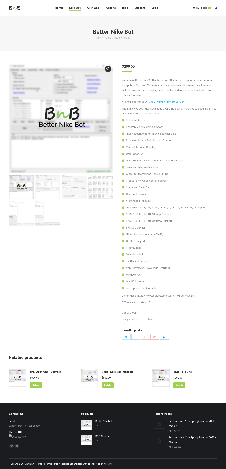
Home (99, 37)
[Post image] (159, 424)
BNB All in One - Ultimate (45, 371)
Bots (108, 37)
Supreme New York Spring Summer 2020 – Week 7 (193, 423)
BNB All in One (182, 371)
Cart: (203, 8)
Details (35, 385)
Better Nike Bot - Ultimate (117, 371)
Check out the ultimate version (166, 102)
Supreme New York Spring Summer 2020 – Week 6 (193, 440)
